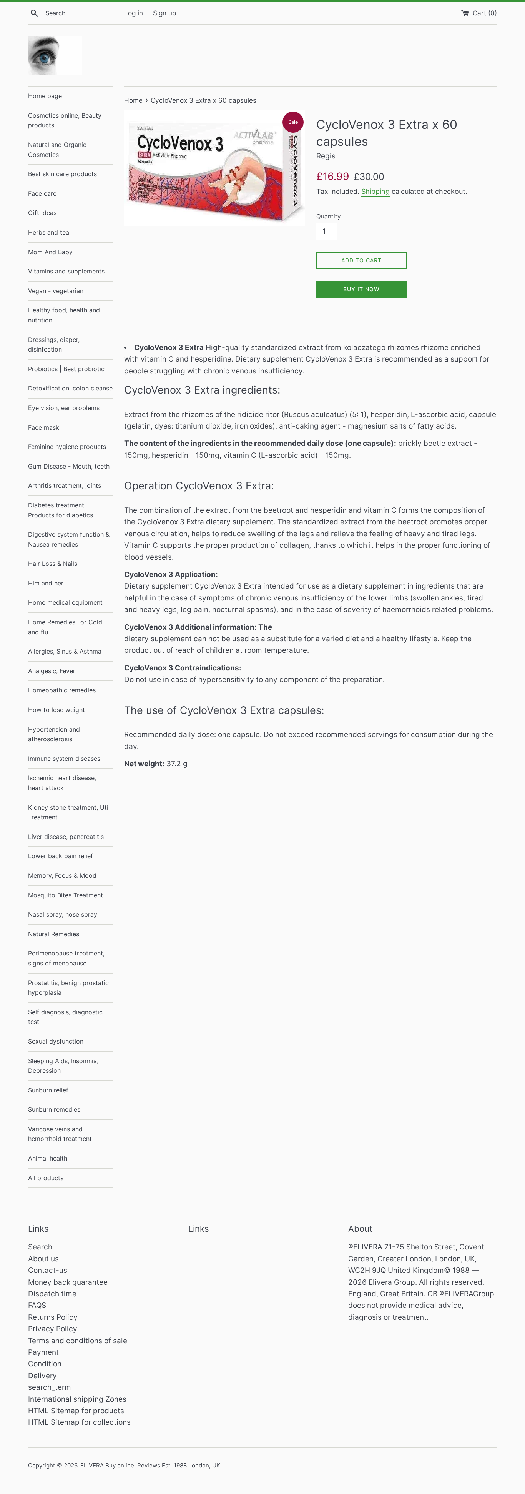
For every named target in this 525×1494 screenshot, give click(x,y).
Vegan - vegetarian (55, 291)
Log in (133, 13)
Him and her (45, 583)
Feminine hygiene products (67, 446)
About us (43, 1258)
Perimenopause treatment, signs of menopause (66, 958)
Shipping (375, 191)
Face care (42, 193)
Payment (43, 1352)
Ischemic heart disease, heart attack (62, 783)
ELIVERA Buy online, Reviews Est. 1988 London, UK (150, 1465)
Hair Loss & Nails (52, 563)
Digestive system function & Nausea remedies (69, 539)
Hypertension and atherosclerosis (54, 734)
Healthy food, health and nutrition (64, 315)
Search (40, 1246)
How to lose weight (56, 710)
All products (45, 1178)
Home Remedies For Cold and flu (65, 627)
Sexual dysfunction (55, 1041)
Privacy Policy (52, 1328)
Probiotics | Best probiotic (66, 369)
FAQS (37, 1305)
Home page (45, 96)
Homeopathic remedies (62, 690)
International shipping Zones (77, 1399)
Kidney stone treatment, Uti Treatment (68, 812)
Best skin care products (62, 174)
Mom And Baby (50, 252)
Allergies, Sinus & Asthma (64, 651)
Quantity (328, 216)
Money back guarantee (68, 1282)
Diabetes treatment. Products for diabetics (60, 510)
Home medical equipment (65, 602)
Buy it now (361, 289)
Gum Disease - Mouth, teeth (69, 466)
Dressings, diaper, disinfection (54, 344)
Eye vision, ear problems (64, 408)
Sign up (164, 13)
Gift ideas (42, 213)
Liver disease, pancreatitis (66, 836)
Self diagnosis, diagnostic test (65, 1017)
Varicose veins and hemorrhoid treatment (60, 1134)
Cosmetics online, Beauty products (64, 120)
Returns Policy (53, 1317)
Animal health (47, 1158)
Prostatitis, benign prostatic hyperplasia (68, 988)
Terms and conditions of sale (77, 1340)
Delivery (42, 1375)
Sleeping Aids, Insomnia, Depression (63, 1066)
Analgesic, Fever (51, 671)
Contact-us (47, 1270)
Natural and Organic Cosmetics (57, 149)
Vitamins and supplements (66, 271)
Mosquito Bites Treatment (65, 895)
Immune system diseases (64, 758)
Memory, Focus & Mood (62, 875)
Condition (44, 1363)
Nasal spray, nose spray (62, 914)
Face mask (43, 427)
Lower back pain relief (60, 856)
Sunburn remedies (54, 1109)
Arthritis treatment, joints (64, 485)
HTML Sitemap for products (76, 1410)
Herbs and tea (48, 232)
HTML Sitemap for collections (79, 1422)
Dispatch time (52, 1293)
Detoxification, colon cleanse (70, 388)
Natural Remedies (53, 934)
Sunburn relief (48, 1090)
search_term (49, 1387)
